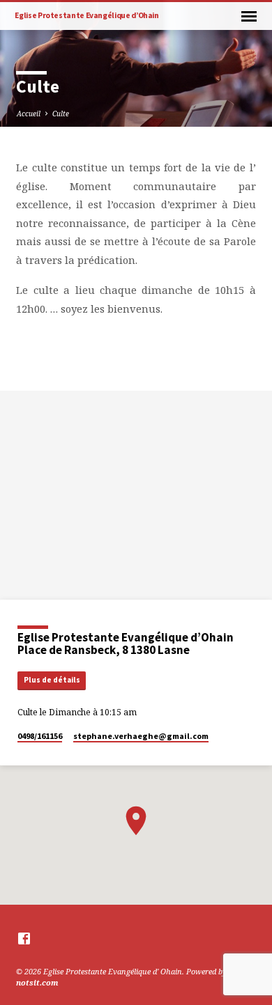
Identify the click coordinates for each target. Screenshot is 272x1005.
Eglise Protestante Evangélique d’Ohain (86, 15)
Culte (60, 113)
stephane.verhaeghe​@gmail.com (141, 736)
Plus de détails (52, 680)
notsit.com (37, 982)
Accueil (28, 113)
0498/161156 (39, 736)
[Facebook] (24, 938)
